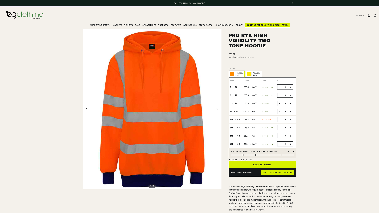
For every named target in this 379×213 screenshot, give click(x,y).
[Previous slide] (86, 109)
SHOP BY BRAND (224, 25)
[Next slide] (218, 109)
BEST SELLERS (205, 25)
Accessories (190, 25)
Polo (137, 25)
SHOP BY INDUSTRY (100, 25)
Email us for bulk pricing (277, 172)
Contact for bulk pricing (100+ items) (267, 25)
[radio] (237, 74)
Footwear (176, 25)
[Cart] (375, 15)
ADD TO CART (262, 164)
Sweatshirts (149, 25)
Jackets (117, 25)
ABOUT (239, 25)
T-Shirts (128, 25)
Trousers (163, 25)
